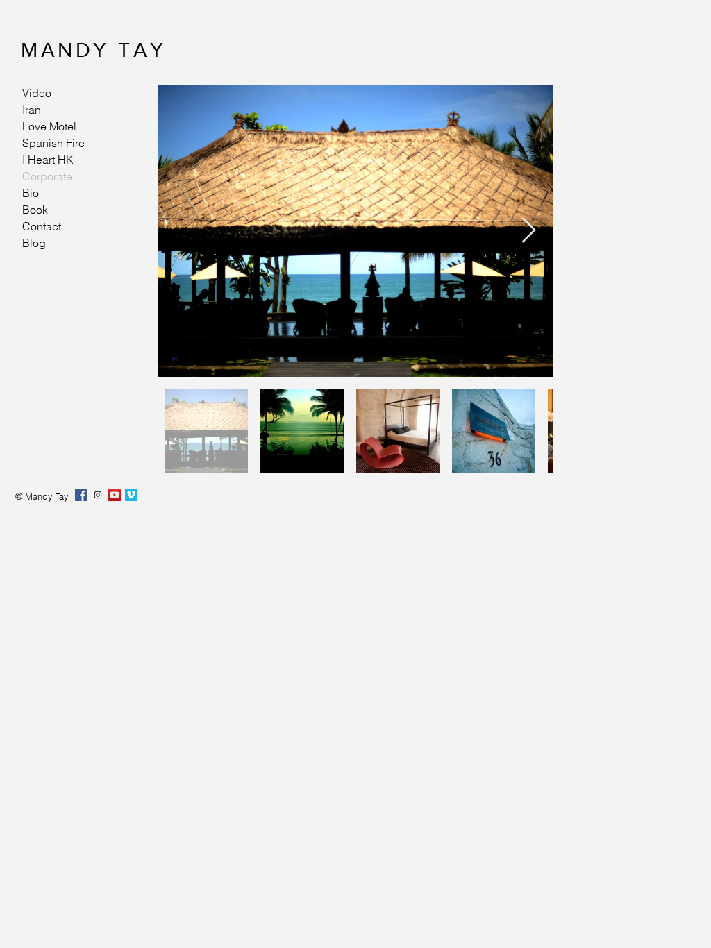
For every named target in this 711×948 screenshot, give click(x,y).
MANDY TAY (94, 50)
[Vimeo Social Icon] (131, 495)
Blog (34, 243)
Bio (30, 193)
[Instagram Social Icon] (98, 495)
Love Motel (49, 126)
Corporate (47, 176)
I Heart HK (48, 160)
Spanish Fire (53, 143)
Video (36, 93)
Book (35, 210)
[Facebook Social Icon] (81, 495)
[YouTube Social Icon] (114, 495)
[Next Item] (529, 230)
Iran (31, 110)
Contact (41, 226)
